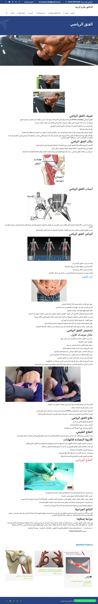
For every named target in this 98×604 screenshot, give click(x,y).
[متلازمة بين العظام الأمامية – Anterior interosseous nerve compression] (49, 558)
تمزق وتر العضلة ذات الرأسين (24, 576)
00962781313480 (74, 2)
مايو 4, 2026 (87, 585)
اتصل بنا (12, 13)
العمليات (66, 13)
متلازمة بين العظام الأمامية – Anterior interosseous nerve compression (50, 570)
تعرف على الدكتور (41, 13)
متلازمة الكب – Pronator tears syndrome (81, 582)
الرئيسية (72, 13)
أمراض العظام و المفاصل (54, 13)
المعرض (31, 13)
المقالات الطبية (21, 13)
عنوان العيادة (28, 2)
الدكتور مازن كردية (84, 7)
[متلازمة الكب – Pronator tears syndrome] (78, 564)
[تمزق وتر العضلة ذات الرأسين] (19, 562)
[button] (85, 600)
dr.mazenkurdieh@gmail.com (49, 2)
